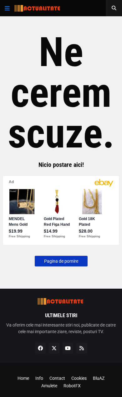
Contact (57, 378)
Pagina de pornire (61, 261)
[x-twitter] (54, 348)
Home (23, 378)
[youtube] (68, 348)
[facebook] (40, 348)
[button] (7, 8)
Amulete (49, 385)
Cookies (79, 378)
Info (39, 378)
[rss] (81, 348)
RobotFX (72, 385)
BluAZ (98, 378)
